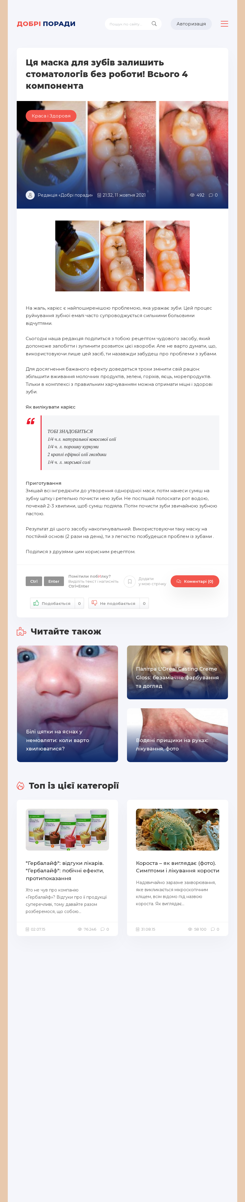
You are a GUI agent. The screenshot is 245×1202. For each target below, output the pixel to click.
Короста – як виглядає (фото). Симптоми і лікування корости (177, 867)
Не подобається (123, 603)
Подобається (61, 603)
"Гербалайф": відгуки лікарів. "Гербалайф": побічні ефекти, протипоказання (65, 870)
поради (46, 24)
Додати (152, 581)
